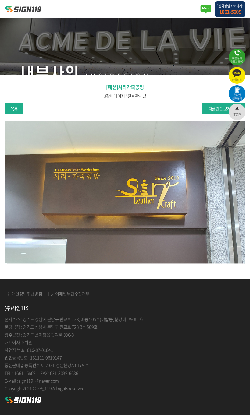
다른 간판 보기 (219, 108)
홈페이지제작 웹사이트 (106, 388)
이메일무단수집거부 (72, 293)
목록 (14, 108)
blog (130, 388)
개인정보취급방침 (26, 293)
